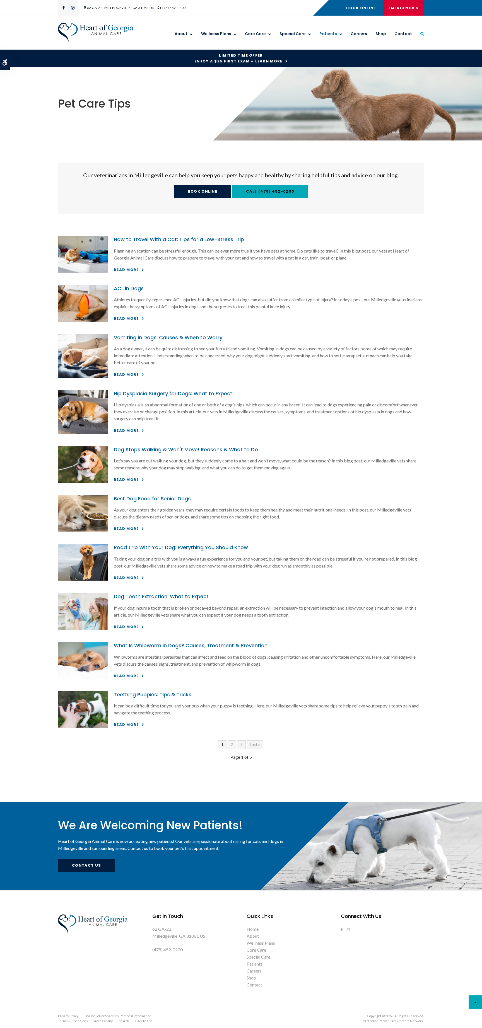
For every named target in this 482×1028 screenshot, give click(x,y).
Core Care (255, 34)
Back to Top (143, 1021)
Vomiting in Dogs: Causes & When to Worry (168, 337)
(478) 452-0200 (173, 8)
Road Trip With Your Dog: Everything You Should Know (181, 547)
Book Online (361, 8)
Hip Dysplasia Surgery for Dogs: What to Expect (173, 393)
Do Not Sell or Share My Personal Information (118, 1016)
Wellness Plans (216, 34)
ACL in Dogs (129, 288)
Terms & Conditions (73, 1021)
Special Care (292, 34)
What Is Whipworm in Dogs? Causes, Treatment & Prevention (190, 645)
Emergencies (403, 8)
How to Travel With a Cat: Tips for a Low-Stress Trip (179, 239)
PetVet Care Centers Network (401, 1021)
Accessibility (103, 1021)
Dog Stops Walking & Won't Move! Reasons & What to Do (186, 449)
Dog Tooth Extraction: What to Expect (161, 596)
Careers (359, 34)
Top (475, 1002)
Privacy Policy (68, 1016)
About (181, 34)
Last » (255, 744)
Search (124, 1021)
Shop (380, 34)
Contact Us (86, 865)
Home (253, 929)
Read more (126, 269)
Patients (328, 34)
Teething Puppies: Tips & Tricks (152, 694)
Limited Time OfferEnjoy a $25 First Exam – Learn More (238, 58)
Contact (403, 34)
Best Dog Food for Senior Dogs (152, 498)
